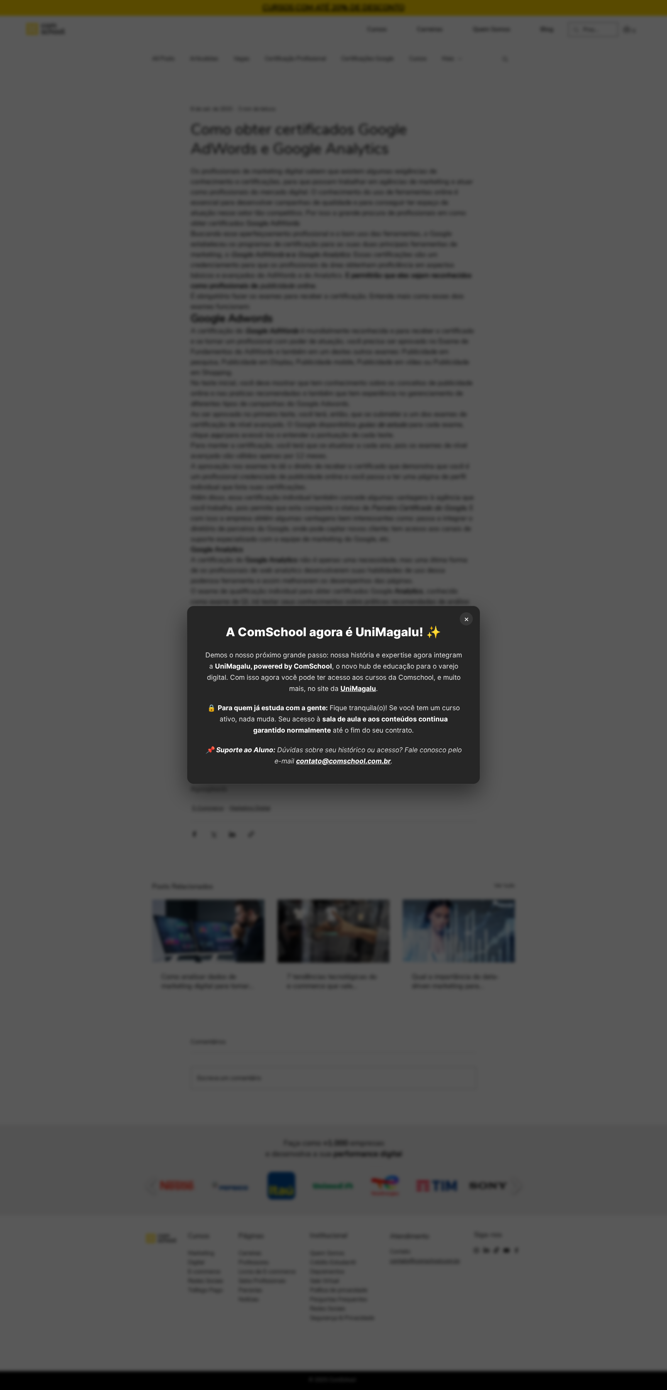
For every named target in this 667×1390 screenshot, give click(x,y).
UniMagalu (358, 688)
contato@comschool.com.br (343, 761)
